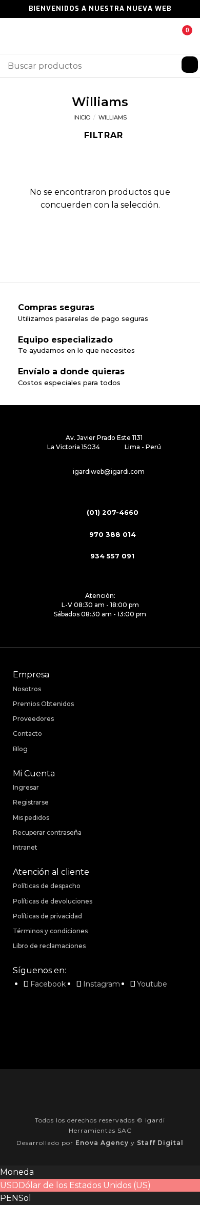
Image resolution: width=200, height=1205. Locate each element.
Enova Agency (102, 1143)
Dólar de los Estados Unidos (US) (84, 1185)
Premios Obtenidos (43, 704)
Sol (24, 1198)
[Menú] (14, 35)
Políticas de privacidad (47, 916)
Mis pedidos (31, 817)
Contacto (27, 733)
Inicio (81, 117)
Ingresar (26, 787)
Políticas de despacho (47, 886)
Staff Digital (160, 1143)
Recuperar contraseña (47, 832)
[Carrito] (179, 36)
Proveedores (33, 718)
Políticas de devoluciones (52, 901)
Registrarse (31, 802)
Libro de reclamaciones (49, 946)
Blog (20, 749)
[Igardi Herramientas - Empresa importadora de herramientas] (100, 36)
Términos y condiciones (50, 931)
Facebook (48, 984)
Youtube (152, 984)
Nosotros (27, 689)
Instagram (101, 984)
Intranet (25, 847)
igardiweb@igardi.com (109, 471)
